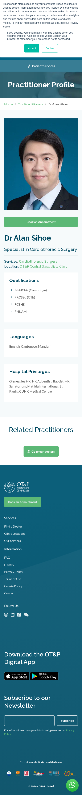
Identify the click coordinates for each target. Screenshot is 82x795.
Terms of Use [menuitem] (12, 579)
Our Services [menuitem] (12, 540)
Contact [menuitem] (9, 593)
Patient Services (43, 66)
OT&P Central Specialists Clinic (43, 266)
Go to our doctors (43, 451)
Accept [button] (32, 48)
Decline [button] (49, 48)
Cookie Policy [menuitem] (13, 586)
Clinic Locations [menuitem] (14, 533)
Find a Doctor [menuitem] (13, 526)
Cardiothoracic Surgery (38, 261)
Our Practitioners (30, 104)
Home (8, 104)
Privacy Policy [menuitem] (13, 572)
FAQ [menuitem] (7, 557)
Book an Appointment (41, 222)
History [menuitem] (9, 564)
